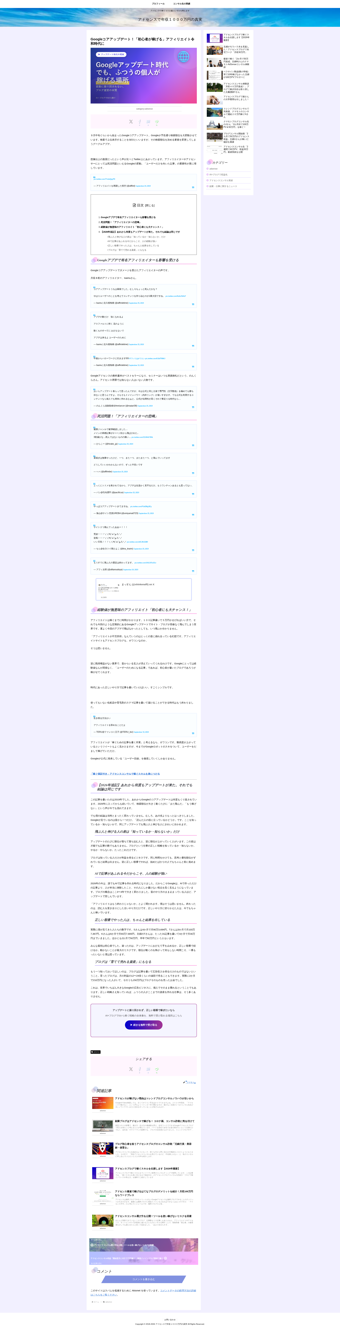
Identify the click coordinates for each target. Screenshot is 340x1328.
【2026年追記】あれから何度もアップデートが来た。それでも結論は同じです (140, 232)
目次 (140, 205)
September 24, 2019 (143, 186)
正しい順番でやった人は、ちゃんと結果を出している (133, 245)
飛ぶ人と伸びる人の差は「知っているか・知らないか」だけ (136, 237)
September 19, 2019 (136, 365)
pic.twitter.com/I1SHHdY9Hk (142, 437)
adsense (97, 1052)
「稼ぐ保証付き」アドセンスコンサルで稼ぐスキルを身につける (125, 773)
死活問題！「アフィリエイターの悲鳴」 (121, 222)
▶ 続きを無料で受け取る (143, 1025)
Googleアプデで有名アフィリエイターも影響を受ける (128, 217)
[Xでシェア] (130, 121)
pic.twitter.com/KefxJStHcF (175, 296)
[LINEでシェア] (156, 121)
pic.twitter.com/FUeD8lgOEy (141, 506)
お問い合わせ (170, 1320)
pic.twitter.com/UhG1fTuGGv (145, 563)
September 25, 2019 (136, 303)
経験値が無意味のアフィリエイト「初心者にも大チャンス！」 (132, 227)
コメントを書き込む (143, 1279)
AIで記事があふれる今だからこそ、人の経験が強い (132, 241)
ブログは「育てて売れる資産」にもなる (127, 250)
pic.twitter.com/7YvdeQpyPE (104, 179)
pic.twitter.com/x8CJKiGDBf (137, 542)
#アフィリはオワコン (136, 359)
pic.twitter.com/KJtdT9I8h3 (155, 359)
